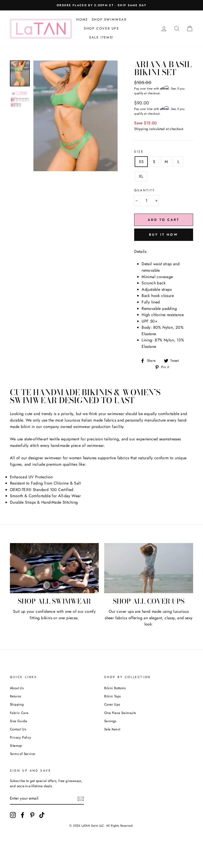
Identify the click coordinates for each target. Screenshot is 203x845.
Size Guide (18, 720)
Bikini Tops (112, 696)
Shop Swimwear (109, 19)
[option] (75, 116)
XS (141, 161)
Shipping (141, 128)
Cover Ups (112, 704)
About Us (17, 687)
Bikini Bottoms (115, 687)
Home (82, 19)
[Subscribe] (80, 798)
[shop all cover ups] (148, 568)
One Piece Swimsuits (120, 712)
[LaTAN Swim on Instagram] (13, 815)
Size (139, 151)
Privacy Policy (20, 737)
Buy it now (163, 234)
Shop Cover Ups (101, 28)
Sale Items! (101, 37)
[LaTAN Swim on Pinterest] (32, 815)
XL (141, 176)
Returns (15, 696)
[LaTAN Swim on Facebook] (22, 815)
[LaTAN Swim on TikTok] (42, 815)
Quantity (144, 190)
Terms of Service (22, 753)
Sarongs (110, 720)
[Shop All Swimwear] (54, 568)
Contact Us (18, 729)
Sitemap (16, 745)
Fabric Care (19, 712)
